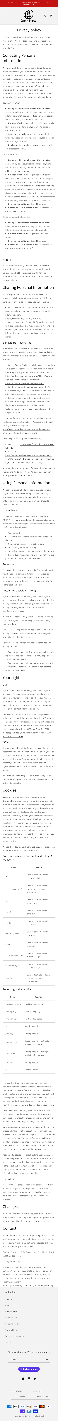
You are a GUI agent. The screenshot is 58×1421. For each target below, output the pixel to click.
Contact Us (10, 1305)
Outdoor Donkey (24, 1416)
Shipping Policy (12, 1324)
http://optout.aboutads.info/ (19, 475)
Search (8, 1342)
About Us (9, 1299)
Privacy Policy (11, 1311)
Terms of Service (12, 1330)
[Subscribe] (47, 1359)
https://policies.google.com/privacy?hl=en (24, 376)
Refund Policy (11, 1317)
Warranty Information (14, 1336)
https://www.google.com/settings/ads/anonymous (28, 455)
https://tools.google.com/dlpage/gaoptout (24, 383)
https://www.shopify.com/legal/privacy (23, 318)
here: (28, 1285)
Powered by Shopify (38, 1416)
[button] (5, 16)
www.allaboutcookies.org (34, 1149)
